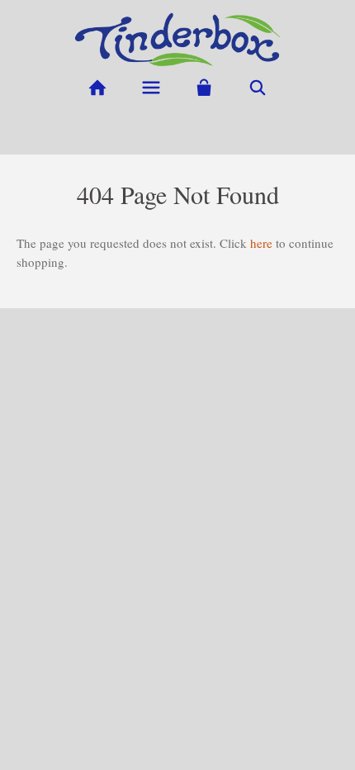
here (261, 243)
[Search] (258, 88)
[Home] (97, 88)
